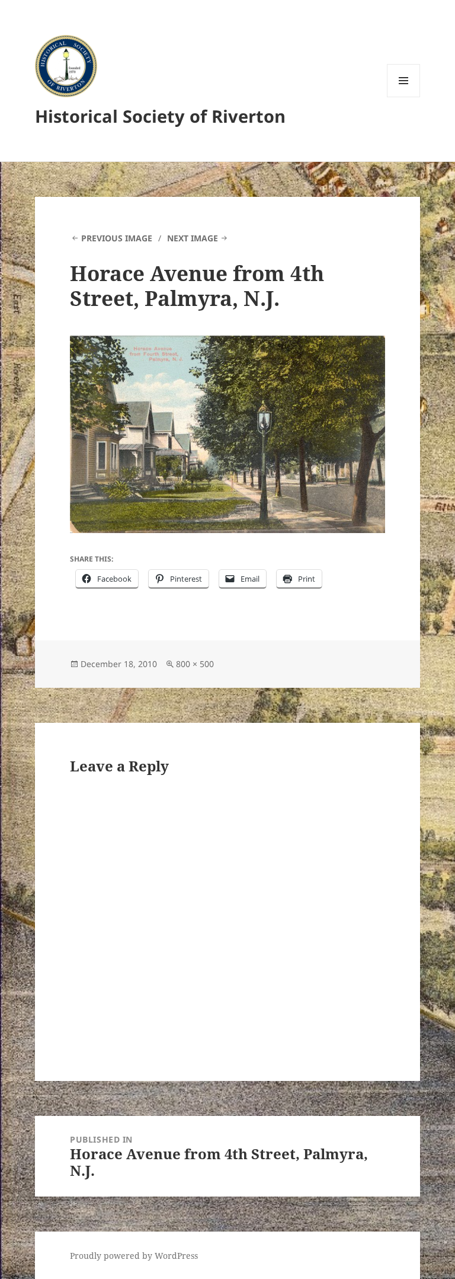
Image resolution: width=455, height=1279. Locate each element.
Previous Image (116, 238)
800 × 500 (195, 663)
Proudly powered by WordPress (134, 1255)
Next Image (192, 238)
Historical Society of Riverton (160, 115)
